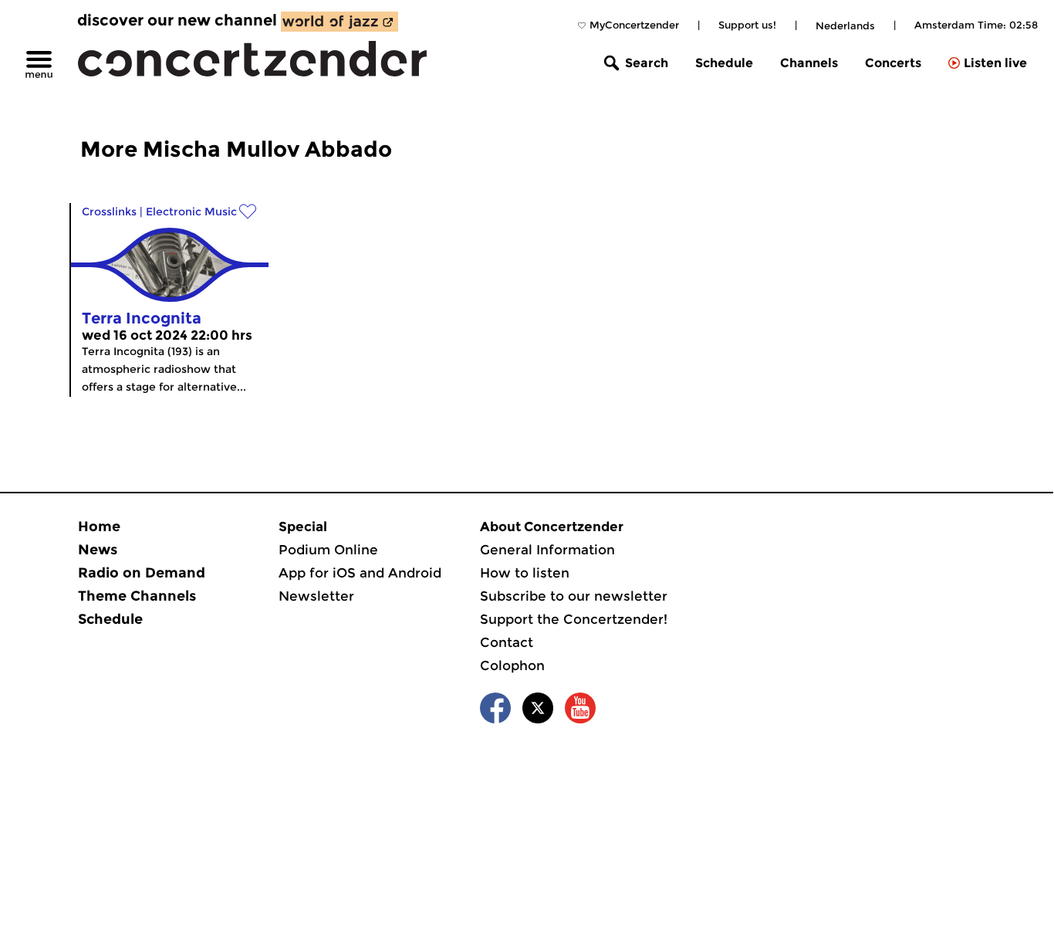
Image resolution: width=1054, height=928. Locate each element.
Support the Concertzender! (573, 619)
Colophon (512, 665)
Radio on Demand (141, 572)
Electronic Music (191, 211)
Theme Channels (137, 596)
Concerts (893, 63)
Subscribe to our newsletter (573, 596)
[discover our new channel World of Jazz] (339, 22)
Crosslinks (109, 211)
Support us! (747, 25)
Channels (809, 63)
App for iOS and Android (360, 573)
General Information (547, 549)
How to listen (524, 573)
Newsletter (316, 596)
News (97, 549)
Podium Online (328, 549)
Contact (506, 642)
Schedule (724, 63)
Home (99, 526)
